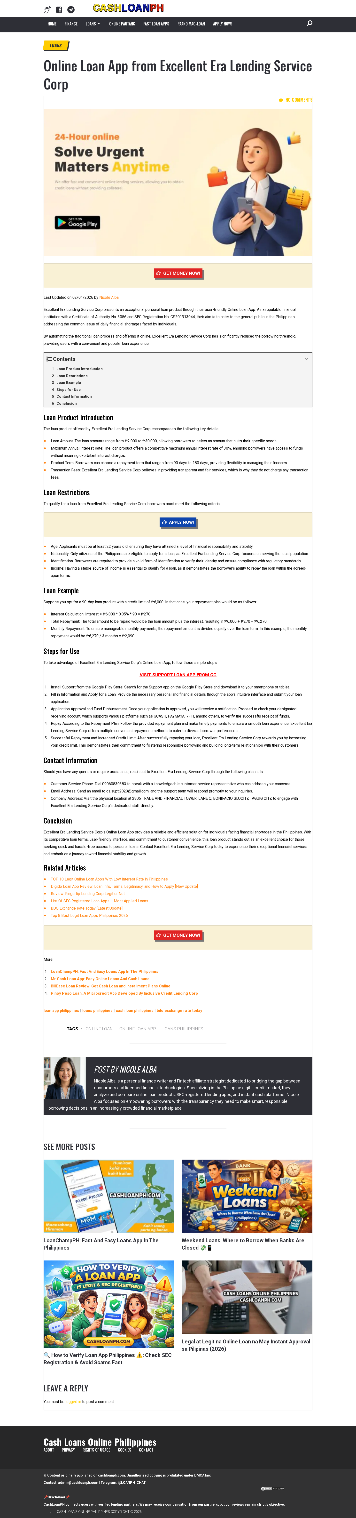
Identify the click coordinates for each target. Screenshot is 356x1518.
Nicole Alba (109, 297)
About (49, 1450)
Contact (146, 1450)
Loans (91, 24)
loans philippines (183, 1028)
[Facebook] (59, 9)
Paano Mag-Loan (191, 24)
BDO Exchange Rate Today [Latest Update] (87, 908)
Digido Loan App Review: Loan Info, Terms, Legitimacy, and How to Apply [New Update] (124, 886)
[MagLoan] (47, 9)
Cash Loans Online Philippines (100, 1441)
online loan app (137, 1028)
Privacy (68, 1450)
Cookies (124, 1450)
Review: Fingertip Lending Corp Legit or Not (88, 893)
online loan (99, 1028)
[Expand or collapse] (306, 359)
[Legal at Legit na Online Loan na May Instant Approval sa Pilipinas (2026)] (247, 1297)
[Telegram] (71, 9)
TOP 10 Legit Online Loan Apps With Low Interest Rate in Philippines (109, 879)
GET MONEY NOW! (181, 273)
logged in (73, 1401)
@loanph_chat (132, 1483)
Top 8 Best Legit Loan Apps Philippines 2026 (89, 915)
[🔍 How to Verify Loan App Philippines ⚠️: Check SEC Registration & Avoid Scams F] (109, 1304)
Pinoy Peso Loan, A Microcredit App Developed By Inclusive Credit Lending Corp (124, 993)
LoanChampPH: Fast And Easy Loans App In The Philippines (104, 971)
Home (52, 24)
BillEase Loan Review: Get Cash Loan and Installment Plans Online (110, 986)
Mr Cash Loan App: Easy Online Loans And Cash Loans (100, 979)
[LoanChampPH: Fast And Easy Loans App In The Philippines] (109, 1196)
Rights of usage (96, 1450)
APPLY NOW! (222, 24)
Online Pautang (122, 24)
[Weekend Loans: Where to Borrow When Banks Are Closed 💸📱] (247, 1196)
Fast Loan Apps (156, 24)
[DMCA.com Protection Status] (273, 1490)
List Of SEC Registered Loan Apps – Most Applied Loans (99, 901)
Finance (71, 24)
